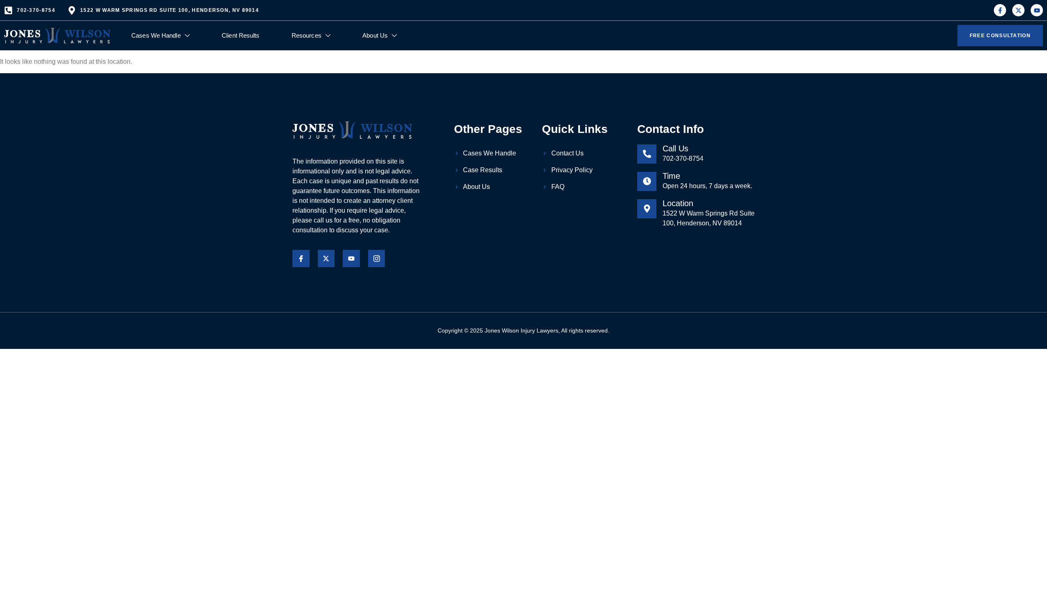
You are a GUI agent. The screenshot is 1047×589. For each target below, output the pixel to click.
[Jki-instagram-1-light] (376, 258)
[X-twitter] (1018, 10)
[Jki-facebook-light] (301, 258)
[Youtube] (1037, 10)
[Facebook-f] (1000, 10)
